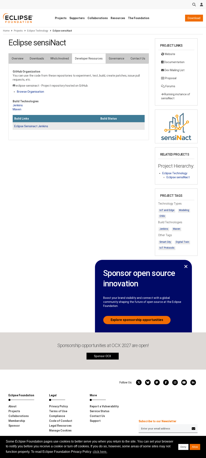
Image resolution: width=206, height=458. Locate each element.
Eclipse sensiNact (178, 177)
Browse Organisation (30, 91)
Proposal (170, 78)
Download (194, 18)
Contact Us (138, 58)
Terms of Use (58, 411)
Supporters (77, 18)
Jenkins (18, 105)
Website (169, 54)
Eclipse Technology (37, 30)
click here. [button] (100, 451)
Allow (195, 447)
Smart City (165, 242)
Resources (118, 18)
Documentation (174, 62)
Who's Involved (59, 58)
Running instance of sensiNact (175, 96)
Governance (116, 58)
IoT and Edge (167, 210)
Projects (61, 18)
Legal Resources (60, 425)
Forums (170, 86)
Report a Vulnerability (104, 406)
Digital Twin (182, 242)
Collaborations (98, 18)
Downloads (37, 58)
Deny (183, 447)
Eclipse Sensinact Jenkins (31, 126)
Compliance (57, 416)
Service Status (99, 411)
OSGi (162, 216)
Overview (18, 58)
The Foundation (138, 18)
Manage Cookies (60, 430)
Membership (16, 420)
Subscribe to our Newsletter (157, 421)
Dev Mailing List (174, 70)
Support (95, 420)
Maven (17, 109)
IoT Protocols (167, 247)
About (12, 406)
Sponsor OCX (102, 356)
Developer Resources (89, 58)
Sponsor (14, 425)
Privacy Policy (58, 406)
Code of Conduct (60, 420)
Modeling (184, 210)
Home (6, 30)
